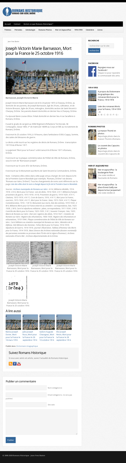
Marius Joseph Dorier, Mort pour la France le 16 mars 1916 (13, 335)
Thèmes (7, 30)
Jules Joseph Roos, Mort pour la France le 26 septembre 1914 (30, 335)
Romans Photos (45, 30)
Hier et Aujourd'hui (98, 165)
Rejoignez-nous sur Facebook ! (106, 68)
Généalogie (30, 30)
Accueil (8, 24)
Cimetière (90, 30)
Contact (17, 24)
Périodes (18, 30)
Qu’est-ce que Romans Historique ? (38, 24)
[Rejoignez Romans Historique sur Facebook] (15, 364)
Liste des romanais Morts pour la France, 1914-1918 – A (109, 109)
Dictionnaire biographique (27, 346)
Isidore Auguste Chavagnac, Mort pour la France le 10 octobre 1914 (46, 335)
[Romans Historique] (22, 15)
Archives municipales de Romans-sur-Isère (30, 189)
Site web (51, 405)
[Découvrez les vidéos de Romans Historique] (19, 364)
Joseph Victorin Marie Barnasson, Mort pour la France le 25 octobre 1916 (38, 51)
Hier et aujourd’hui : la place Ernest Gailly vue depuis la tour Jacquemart (109, 187)
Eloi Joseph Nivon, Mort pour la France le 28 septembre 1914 (63, 335)
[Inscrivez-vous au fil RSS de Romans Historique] (10, 364)
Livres (99, 30)
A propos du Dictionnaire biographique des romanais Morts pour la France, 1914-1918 (109, 95)
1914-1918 (78, 30)
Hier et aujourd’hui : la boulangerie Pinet (107, 171)
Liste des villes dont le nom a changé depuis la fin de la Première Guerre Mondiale (44, 184)
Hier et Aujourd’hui (63, 30)
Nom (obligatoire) (55, 388)
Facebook (93, 63)
